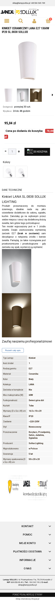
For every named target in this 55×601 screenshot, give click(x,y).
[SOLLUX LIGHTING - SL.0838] (8, 95)
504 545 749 (34, 582)
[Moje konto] (34, 21)
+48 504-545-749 (38, 3)
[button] (7, 21)
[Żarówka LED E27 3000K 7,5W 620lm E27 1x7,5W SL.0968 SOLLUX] (9, 172)
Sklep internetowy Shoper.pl (27, 599)
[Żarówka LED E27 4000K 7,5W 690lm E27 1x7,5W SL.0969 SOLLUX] (21, 172)
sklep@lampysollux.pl (21, 3)
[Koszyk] (48, 21)
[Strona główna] (27, 12)
